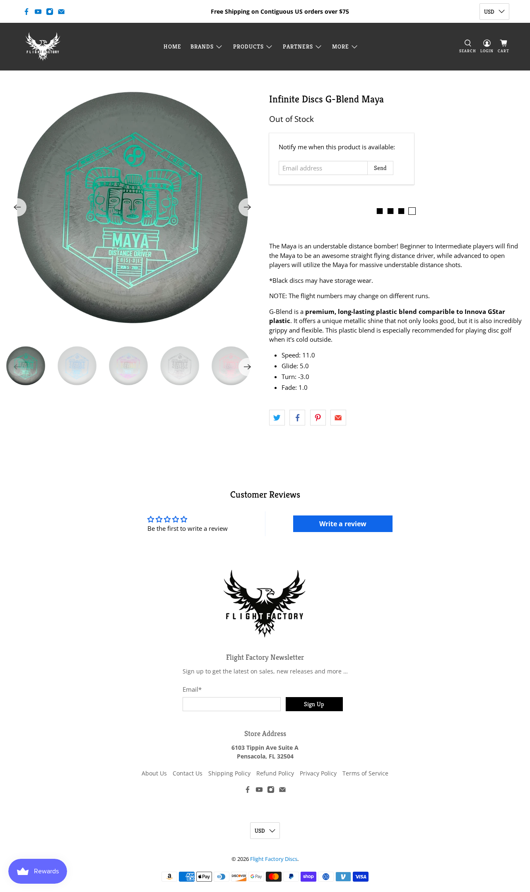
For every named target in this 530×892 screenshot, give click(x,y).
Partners (298, 46)
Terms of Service (365, 773)
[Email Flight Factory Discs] (61, 11)
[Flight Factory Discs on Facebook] (26, 11)
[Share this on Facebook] (297, 417)
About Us (154, 773)
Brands (202, 46)
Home (172, 46)
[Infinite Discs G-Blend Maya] (132, 207)
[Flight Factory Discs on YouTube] (38, 11)
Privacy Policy (318, 773)
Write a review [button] (342, 523)
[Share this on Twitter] (277, 417)
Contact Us (187, 773)
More (340, 46)
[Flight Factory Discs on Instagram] (49, 11)
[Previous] (17, 207)
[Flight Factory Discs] (42, 46)
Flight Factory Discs (273, 859)
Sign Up (314, 704)
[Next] (247, 207)
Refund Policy (275, 773)
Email (192, 689)
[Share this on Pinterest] (318, 417)
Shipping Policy (229, 773)
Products (248, 46)
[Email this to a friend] (338, 417)
